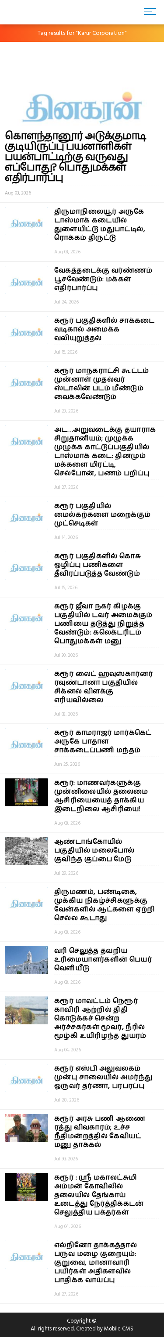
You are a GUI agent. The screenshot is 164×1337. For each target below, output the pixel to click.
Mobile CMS (118, 1329)
